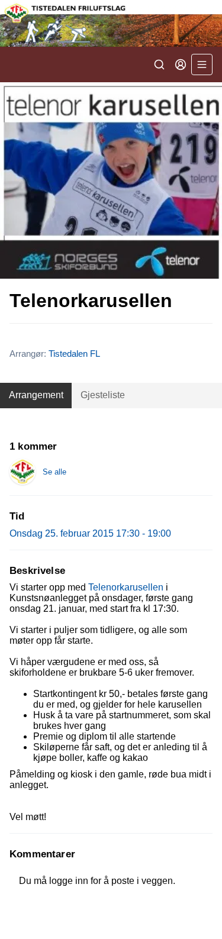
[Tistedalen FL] (111, 23)
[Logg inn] (180, 64)
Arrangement (36, 395)
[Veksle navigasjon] (202, 64)
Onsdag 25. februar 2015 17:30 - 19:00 (90, 533)
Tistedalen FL (74, 354)
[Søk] (159, 64)
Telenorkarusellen (125, 587)
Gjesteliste (103, 395)
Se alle (54, 471)
